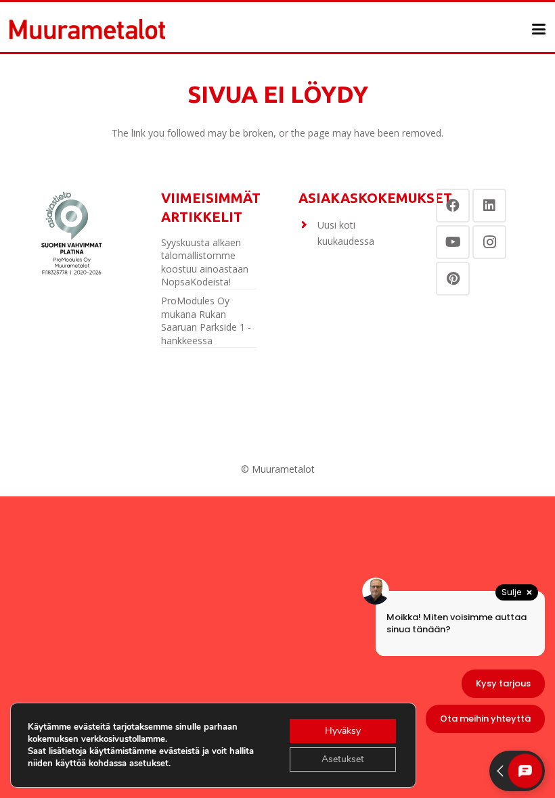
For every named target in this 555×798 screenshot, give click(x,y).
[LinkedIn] (489, 205)
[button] (539, 29)
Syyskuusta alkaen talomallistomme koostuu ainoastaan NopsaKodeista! (204, 262)
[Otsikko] (87, 29)
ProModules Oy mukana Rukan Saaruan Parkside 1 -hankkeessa (206, 320)
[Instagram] (489, 242)
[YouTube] (453, 242)
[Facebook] (453, 205)
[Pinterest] (453, 279)
